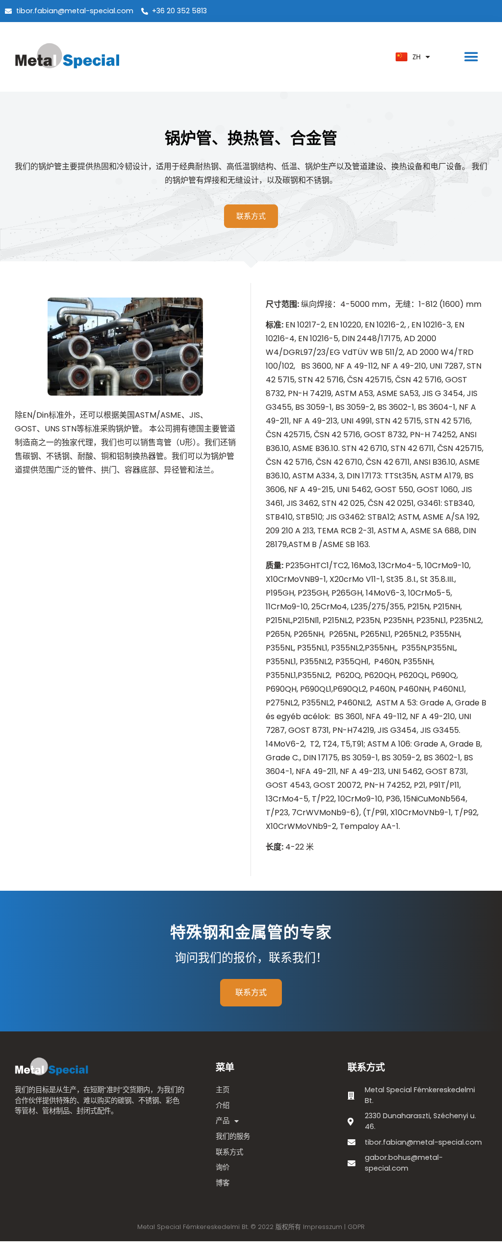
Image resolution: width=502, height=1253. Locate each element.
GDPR (356, 1227)
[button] (471, 57)
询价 (222, 1167)
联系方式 (229, 1152)
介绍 (222, 1105)
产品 (222, 1121)
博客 (222, 1183)
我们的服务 (233, 1136)
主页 (222, 1090)
